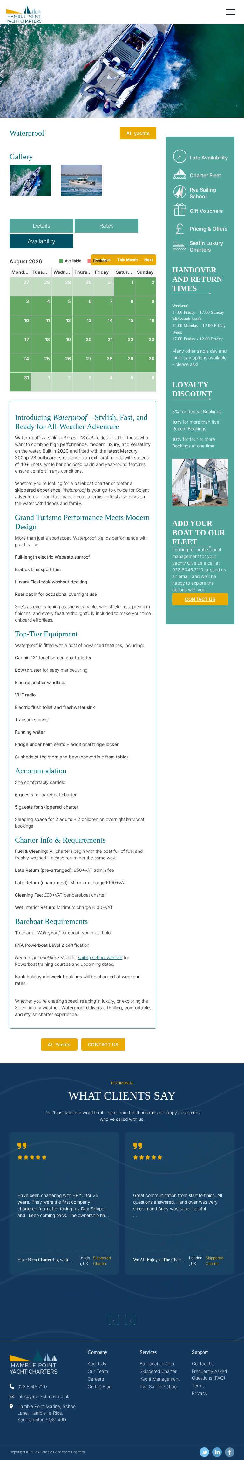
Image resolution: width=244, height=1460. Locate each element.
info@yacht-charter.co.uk (43, 1396)
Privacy (199, 1393)
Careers (96, 1379)
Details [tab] (41, 225)
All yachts (138, 133)
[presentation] (114, 1320)
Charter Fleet (205, 175)
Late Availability (209, 157)
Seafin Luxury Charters (206, 246)
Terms (198, 1385)
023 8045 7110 (32, 1386)
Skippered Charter (158, 1371)
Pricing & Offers (208, 228)
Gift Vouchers (206, 211)
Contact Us (203, 1363)
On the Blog (100, 1386)
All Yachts (59, 1044)
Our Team (98, 1371)
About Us (97, 1363)
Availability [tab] (41, 241)
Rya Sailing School (203, 192)
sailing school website (100, 957)
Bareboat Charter (157, 1363)
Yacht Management (160, 1379)
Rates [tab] (106, 225)
